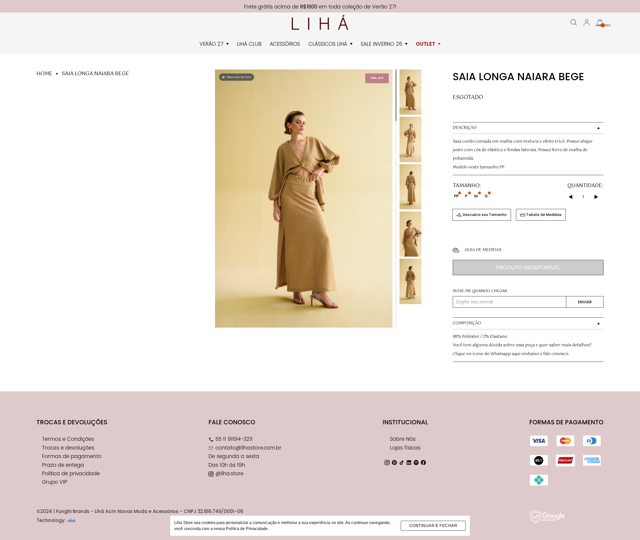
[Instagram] (387, 463)
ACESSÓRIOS (285, 43)
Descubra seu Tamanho (485, 214)
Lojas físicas (405, 447)
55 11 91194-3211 (234, 439)
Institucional (405, 422)
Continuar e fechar (433, 526)
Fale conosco (231, 422)
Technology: (51, 520)
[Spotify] (416, 463)
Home (44, 73)
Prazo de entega (63, 465)
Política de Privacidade (247, 529)
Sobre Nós (403, 439)
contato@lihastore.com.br (249, 447)
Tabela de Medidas (544, 214)
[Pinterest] (395, 463)
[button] (386, 198)
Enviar (585, 302)
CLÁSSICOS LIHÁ (327, 43)
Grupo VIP (54, 482)
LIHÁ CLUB (249, 43)
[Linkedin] (409, 463)
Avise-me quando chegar (480, 291)
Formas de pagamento (72, 456)
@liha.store (230, 473)
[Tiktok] (402, 463)
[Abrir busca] (574, 22)
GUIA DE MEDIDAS (483, 250)
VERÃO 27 (212, 43)
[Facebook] (423, 463)
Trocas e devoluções (71, 422)
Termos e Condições (68, 439)
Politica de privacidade (71, 473)
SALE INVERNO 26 (381, 43)
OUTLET (425, 43)
